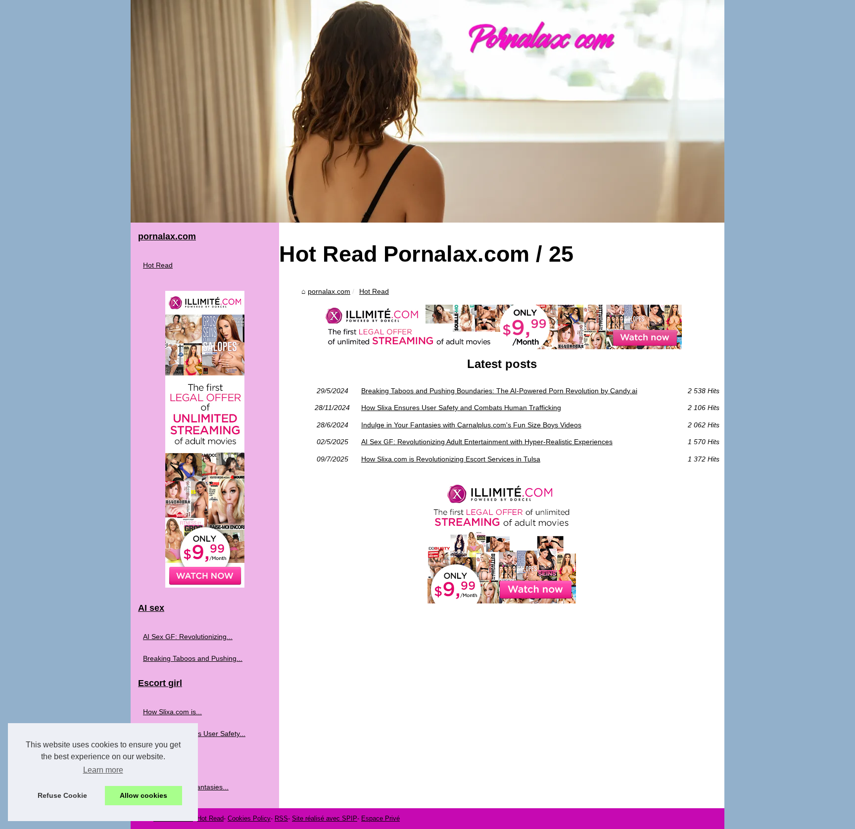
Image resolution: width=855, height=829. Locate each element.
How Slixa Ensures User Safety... (194, 733)
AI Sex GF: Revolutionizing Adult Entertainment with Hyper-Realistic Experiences (487, 441)
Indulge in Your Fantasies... (186, 787)
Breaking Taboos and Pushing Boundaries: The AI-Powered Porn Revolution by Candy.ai (499, 390)
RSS (281, 818)
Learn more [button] (103, 770)
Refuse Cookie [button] (62, 795)
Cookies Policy (249, 818)
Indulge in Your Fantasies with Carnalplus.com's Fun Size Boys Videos (471, 424)
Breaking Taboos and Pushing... (192, 658)
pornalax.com (329, 291)
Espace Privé (380, 818)
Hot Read (374, 291)
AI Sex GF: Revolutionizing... (188, 637)
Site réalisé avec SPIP (324, 818)
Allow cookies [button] (143, 795)
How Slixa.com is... (172, 712)
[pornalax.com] (427, 111)
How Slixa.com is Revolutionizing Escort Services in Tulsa (450, 459)
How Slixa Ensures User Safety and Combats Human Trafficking (461, 407)
